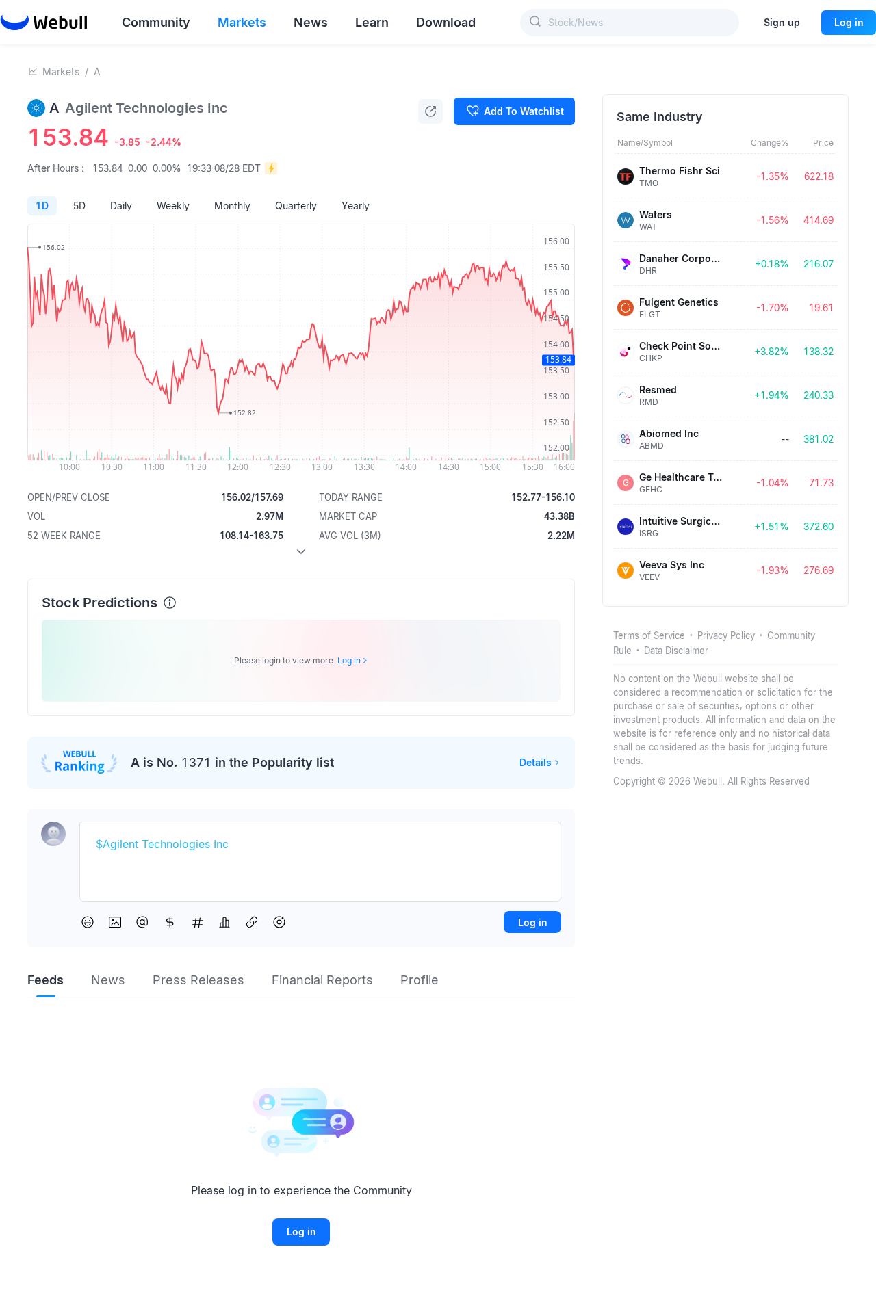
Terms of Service (649, 635)
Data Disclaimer (676, 650)
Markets (60, 71)
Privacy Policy (726, 635)
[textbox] (320, 845)
